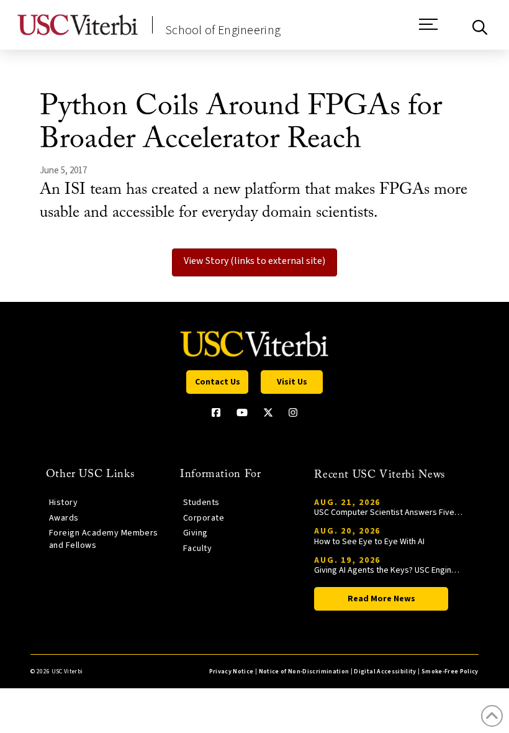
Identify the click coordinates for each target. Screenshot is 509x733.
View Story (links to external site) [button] (254, 261)
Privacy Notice (231, 671)
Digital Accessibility (385, 671)
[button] (428, 30)
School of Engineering (223, 30)
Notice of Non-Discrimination (304, 671)
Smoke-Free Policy (450, 671)
